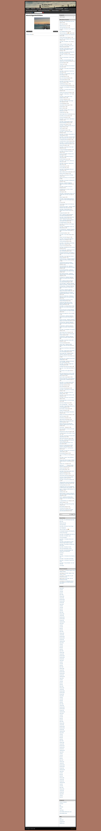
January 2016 (62, 779)
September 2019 (62, 711)
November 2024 (62, 618)
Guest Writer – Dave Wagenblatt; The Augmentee (67, 329)
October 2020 (62, 694)
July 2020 (61, 697)
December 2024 (62, 617)
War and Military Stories (63, 813)
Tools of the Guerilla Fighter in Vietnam (66, 57)
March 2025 (61, 612)
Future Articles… (62, 427)
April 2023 (61, 649)
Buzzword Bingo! (62, 453)
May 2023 (61, 647)
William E (61, 197)
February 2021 (62, 687)
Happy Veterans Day (63, 419)
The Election (62, 99)
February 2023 (62, 652)
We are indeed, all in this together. (65, 370)
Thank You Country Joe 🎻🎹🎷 (65, 529)
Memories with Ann (62, 173)
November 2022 (62, 657)
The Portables (62, 76)
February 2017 (62, 761)
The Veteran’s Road (63, 388)
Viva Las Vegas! (62, 167)
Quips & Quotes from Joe (63, 332)
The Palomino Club (62, 508)
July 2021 (61, 679)
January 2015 (62, 790)
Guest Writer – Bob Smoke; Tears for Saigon (66, 28)
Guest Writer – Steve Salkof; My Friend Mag (66, 68)
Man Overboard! (62, 506)
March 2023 (61, 650)
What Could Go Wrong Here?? (64, 438)
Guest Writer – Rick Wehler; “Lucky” (65, 41)
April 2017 (61, 758)
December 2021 (62, 671)
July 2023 (61, 644)
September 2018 (62, 731)
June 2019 (61, 716)
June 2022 (61, 663)
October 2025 (62, 602)
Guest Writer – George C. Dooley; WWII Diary (67, 457)
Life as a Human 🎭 (65, 10)
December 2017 (62, 745)
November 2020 (62, 692)
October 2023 (62, 639)
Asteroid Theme (73, 828)
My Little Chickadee (63, 159)
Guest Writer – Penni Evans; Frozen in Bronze (67, 397)
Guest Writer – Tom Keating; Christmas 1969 (66, 340)
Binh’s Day (61, 521)
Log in (61, 818)
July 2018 (61, 734)
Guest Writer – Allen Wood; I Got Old (65, 54)
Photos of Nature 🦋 (56, 10)
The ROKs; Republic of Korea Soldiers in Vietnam (67, 433)
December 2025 (62, 599)
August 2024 (62, 623)
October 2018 (62, 729)
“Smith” (61, 128)
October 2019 (62, 710)
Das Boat (61, 106)
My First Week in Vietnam (64, 408)
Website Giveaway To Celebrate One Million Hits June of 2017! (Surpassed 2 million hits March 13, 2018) (67, 494)
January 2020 (62, 705)
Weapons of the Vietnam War (64, 414)
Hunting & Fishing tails (63, 802)
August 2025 (62, 604)
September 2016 (62, 769)
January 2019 (62, 724)
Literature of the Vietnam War (64, 92)
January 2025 (62, 615)
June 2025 (61, 607)
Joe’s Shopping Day (63, 31)
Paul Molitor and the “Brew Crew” (65, 366)
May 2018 (61, 737)
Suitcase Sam (62, 145)
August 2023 (62, 642)
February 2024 (62, 633)
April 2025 (61, 610)
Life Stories (61, 803)
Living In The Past (62, 245)
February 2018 (62, 742)
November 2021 (62, 673)
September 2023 (62, 641)
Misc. (60, 805)
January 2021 (62, 689)
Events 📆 (39, 8)
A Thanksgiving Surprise (63, 139)
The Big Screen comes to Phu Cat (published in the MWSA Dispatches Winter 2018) (67, 582)
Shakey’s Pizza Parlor (63, 237)
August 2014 (62, 793)
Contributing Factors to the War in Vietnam (66, 189)
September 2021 (62, 676)
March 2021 (61, 686)
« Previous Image (29, 31)
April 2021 (61, 684)
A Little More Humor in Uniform (64, 141)
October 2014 (62, 792)
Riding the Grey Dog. (63, 25)
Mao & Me (61, 386)
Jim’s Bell (61, 103)
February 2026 (62, 596)
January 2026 (62, 597)
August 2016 (62, 771)
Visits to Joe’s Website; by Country (65, 454)
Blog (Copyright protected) (31, 10)
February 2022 (62, 668)
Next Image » (55, 31)
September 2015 (62, 782)
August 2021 (62, 678)
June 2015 (61, 785)
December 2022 (62, 655)
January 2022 (62, 670)
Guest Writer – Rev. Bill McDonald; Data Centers (67, 21)
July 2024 (61, 625)
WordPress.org (62, 823)
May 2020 (61, 700)
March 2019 (61, 721)
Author (28, 8)
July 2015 (61, 784)
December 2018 (62, 726)
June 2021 (61, 681)
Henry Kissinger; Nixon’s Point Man (65, 114)
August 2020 (62, 695)
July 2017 (61, 753)
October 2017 (62, 748)
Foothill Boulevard (62, 83)
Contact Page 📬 (29, 12)
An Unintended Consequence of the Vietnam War (67, 34)
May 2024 (61, 628)
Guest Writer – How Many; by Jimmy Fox (66, 186)
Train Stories (62, 810)
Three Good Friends (63, 27)
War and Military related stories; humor (65, 811)
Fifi (60, 202)
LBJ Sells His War (62, 117)
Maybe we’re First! (62, 473)
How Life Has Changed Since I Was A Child (66, 313)
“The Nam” (61, 64)
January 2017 (62, 763)
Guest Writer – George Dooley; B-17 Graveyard (67, 389)
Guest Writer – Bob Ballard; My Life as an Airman (67, 247)
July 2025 (61, 605)
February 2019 (62, 723)
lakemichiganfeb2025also (34, 15)
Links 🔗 (66, 8)
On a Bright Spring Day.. (63, 222)
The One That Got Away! (63, 37)
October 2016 (62, 768)
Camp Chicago (62, 79)
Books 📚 (33, 8)
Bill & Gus (61, 108)
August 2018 (62, 732)
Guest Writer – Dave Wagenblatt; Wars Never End (67, 534)
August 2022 (62, 660)
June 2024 (61, 626)
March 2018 (61, 740)
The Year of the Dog (63, 241)
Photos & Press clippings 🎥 (48, 8)
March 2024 (61, 631)
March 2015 (61, 787)
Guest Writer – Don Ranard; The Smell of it (66, 151)
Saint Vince (61, 416)
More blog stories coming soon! (64, 431)
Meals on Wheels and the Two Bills (65, 171)
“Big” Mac (61, 502)
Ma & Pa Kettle (62, 469)
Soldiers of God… (62, 463)
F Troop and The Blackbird (64, 149)
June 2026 (61, 591)
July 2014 (61, 795)
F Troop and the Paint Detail (64, 85)
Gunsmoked (61, 62)
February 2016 (62, 777)
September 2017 (62, 750)
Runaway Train (62, 410)
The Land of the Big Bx (63, 44)
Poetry (61, 808)
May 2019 (61, 718)
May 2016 (61, 774)
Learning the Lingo (62, 124)
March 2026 (61, 594)
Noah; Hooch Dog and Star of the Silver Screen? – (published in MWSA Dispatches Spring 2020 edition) (67, 374)
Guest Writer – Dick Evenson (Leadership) (66, 479)
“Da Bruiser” (61, 491)
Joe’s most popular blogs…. (64, 404)
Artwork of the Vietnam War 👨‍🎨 (44, 10)
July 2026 (61, 589)
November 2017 (62, 747)
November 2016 (62, 766)
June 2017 (61, 755)
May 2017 (61, 756)
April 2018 (61, 739)
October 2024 (62, 620)
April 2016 (61, 776)
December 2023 (62, 636)
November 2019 (62, 708)
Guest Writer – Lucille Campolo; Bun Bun (66, 131)
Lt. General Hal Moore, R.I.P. (64, 500)
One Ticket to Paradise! (63, 402)
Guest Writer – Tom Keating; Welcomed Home (67, 89)
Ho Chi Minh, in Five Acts (63, 115)
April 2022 (61, 665)
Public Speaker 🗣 (59, 8)
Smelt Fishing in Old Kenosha (64, 475)
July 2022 (61, 662)
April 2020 (61, 702)
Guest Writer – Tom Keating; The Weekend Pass (67, 180)
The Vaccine (61, 342)
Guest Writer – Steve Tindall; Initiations (66, 234)
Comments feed (62, 821)
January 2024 (62, 634)
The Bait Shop (62, 112)
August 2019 (62, 713)
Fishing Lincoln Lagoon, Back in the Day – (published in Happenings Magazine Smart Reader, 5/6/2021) (66, 303)
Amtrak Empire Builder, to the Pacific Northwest (67, 400)
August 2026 (62, 588)
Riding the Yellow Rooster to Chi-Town (65, 177)
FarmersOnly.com (62, 417)
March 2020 (61, 703)
